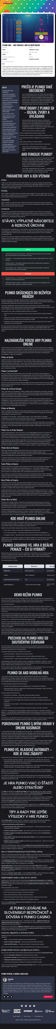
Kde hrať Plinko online (8, 113)
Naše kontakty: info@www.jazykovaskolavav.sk (28, 1019)
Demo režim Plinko (7, 121)
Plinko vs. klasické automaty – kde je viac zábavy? (10, 133)
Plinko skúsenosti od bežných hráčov (8, 107)
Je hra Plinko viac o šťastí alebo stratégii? (9, 137)
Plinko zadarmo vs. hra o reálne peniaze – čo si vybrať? (9, 117)
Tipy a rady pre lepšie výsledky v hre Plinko (8, 141)
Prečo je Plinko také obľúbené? (8, 91)
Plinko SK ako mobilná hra (9, 127)
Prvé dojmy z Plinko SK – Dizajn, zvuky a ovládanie (9, 95)
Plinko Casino (16, 1016)
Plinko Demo (27, 1016)
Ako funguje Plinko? (8, 98)
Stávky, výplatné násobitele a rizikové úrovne (10, 103)
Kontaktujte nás (38, 1016)
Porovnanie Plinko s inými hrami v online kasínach (9, 130)
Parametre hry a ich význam (10, 100)
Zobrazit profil (48, 997)
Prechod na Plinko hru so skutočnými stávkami (9, 124)
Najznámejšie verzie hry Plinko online (9, 110)
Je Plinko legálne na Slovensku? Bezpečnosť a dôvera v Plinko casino (9, 146)
